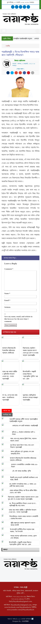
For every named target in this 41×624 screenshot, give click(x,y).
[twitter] (16, 7)
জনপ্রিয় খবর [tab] (7, 415)
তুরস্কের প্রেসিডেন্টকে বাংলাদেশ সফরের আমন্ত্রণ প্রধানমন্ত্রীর (30, 397)
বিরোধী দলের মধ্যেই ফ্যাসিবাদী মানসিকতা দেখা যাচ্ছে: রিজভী (24, 478)
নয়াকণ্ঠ (5, 549)
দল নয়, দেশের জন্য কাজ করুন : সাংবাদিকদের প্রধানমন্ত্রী (9, 397)
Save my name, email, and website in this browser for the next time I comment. (18, 319)
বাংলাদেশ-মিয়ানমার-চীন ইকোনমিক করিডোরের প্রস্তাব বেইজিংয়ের (9, 350)
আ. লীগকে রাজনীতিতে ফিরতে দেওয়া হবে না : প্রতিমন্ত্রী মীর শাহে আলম (22, 504)
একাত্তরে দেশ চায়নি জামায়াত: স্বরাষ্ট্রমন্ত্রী (25, 426)
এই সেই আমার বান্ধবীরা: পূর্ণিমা (21, 471)
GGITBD (25, 621)
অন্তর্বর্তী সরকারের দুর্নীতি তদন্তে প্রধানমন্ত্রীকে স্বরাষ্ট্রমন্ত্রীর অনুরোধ (23, 420)
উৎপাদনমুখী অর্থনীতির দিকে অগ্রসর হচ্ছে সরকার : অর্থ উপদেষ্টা (22, 530)
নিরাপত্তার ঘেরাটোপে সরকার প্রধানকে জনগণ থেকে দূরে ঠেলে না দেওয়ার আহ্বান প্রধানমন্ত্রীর (23, 498)
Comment (8, 269)
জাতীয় (8, 46)
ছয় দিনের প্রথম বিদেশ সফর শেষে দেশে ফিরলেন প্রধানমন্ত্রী (22, 446)
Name (7, 293)
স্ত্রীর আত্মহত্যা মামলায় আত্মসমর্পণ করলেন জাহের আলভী (23, 524)
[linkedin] (24, 7)
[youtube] (28, 7)
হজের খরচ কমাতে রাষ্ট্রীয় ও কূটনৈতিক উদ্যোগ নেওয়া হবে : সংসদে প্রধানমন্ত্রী (22, 511)
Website (7, 307)
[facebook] (13, 7)
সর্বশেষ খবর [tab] (6, 411)
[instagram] (20, 7)
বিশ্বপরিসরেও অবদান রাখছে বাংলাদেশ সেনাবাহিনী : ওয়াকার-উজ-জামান (23, 517)
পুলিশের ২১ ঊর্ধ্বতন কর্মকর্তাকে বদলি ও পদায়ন (23, 433)
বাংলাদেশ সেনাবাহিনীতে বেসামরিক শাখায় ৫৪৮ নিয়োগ (24, 465)
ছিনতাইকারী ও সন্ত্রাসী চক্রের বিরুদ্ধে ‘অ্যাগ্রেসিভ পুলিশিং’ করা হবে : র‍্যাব (20, 543)
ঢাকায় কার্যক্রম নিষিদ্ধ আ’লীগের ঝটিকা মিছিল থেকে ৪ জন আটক (23, 491)
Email (7, 300)
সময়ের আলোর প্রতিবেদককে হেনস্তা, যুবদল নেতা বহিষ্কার (23, 537)
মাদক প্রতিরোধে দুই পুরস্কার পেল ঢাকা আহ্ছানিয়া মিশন (22, 452)
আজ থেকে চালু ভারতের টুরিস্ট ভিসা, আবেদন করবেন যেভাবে (23, 439)
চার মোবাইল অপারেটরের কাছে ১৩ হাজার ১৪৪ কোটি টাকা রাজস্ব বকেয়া (22, 485)
